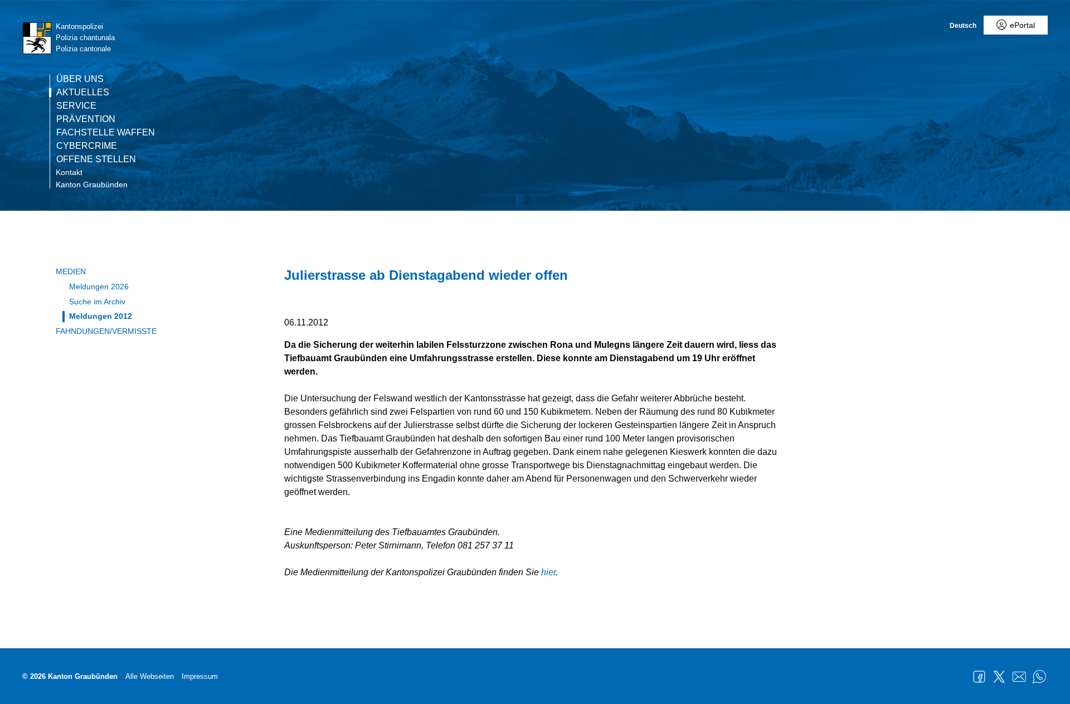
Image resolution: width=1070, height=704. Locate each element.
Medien (71, 271)
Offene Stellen (96, 159)
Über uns (80, 79)
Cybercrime (86, 146)
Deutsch (963, 26)
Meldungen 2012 (100, 316)
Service (76, 105)
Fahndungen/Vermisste (106, 331)
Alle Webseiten (149, 676)
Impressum (200, 676)
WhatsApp (1039, 676)
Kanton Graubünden (92, 184)
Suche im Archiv (97, 301)
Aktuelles (82, 92)
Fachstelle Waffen (105, 132)
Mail (1019, 676)
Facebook (979, 676)
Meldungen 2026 (99, 286)
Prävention (85, 119)
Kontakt (69, 172)
